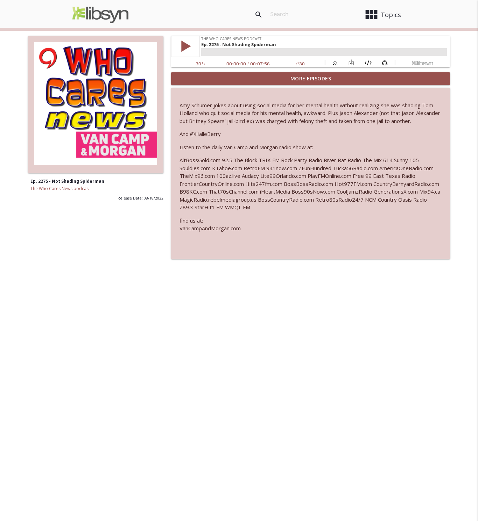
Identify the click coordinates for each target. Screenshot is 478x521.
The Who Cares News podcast (60, 188)
